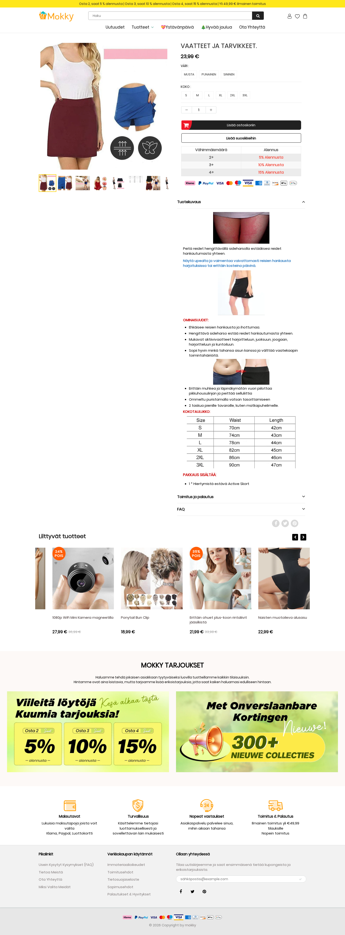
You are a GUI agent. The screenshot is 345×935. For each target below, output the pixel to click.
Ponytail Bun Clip (121, 617)
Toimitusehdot (120, 872)
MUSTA (189, 74)
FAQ (181, 509)
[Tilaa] (300, 879)
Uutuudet (115, 27)
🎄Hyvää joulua (216, 27)
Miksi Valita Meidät (55, 886)
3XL (245, 95)
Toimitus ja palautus (195, 496)
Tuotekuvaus (189, 202)
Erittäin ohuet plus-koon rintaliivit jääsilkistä (204, 620)
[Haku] (258, 15)
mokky (190, 925)
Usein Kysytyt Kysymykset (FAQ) (66, 864)
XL (220, 95)
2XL (232, 95)
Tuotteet (140, 27)
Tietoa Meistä (51, 872)
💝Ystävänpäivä (177, 27)
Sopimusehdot (120, 886)
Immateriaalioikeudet (126, 864)
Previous (21, 123)
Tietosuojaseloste (123, 879)
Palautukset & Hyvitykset (129, 894)
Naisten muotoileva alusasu (269, 617)
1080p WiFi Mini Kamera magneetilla (69, 617)
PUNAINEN (209, 74)
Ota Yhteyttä (252, 27)
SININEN (228, 74)
